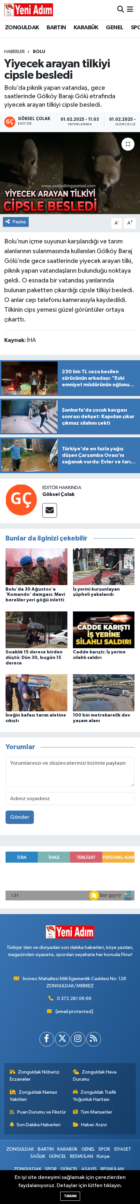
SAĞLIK (37, 1156)
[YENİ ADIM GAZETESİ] (28, 9)
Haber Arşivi (94, 1124)
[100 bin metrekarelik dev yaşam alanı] (104, 692)
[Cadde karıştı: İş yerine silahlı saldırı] (104, 629)
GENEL (114, 28)
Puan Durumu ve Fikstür (41, 1112)
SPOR (104, 1149)
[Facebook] (46, 1039)
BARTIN (56, 28)
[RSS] (93, 1039)
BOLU (39, 51)
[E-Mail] (49, 510)
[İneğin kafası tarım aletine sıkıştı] (36, 692)
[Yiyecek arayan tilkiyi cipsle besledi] (70, 173)
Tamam (70, 1196)
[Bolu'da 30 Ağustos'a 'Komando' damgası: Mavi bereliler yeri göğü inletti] (36, 566)
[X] (62, 1039)
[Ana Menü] (130, 9)
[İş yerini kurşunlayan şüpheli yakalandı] (104, 566)
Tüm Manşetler (96, 1112)
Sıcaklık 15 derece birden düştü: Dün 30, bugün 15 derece (34, 657)
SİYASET (122, 1149)
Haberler (14, 51)
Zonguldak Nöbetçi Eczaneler (35, 1076)
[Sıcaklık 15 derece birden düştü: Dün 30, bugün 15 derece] (36, 629)
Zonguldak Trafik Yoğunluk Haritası (95, 1096)
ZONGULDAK (22, 28)
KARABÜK (86, 28)
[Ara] (120, 9)
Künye (103, 1156)
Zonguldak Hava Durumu (95, 1076)
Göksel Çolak (58, 494)
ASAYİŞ (89, 1169)
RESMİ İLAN (81, 1156)
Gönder (19, 817)
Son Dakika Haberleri (39, 1124)
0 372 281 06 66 (74, 998)
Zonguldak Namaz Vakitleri (34, 1096)
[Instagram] (78, 1039)
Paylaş (19, 221)
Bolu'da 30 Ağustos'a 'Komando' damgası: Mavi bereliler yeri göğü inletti (35, 595)
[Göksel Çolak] (21, 499)
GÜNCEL (57, 1156)
